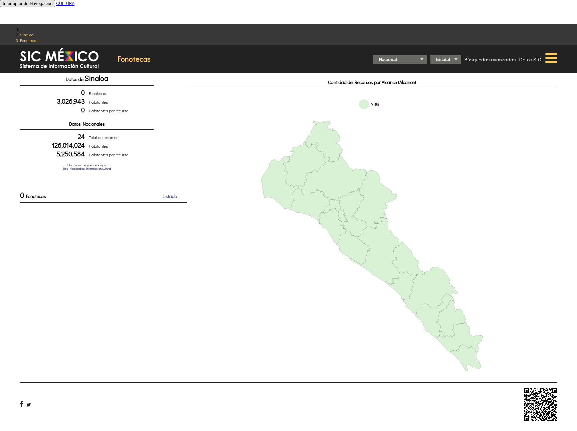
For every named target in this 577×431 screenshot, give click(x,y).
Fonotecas (29, 40)
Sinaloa (27, 34)
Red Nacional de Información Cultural (87, 168)
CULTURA (65, 3)
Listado (170, 196)
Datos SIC (530, 59)
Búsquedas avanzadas (490, 59)
